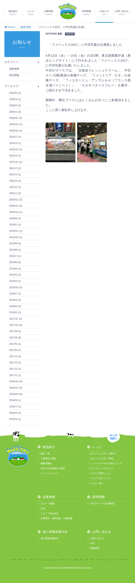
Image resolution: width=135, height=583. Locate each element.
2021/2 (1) (15, 187)
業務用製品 (46, 463)
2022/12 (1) (15, 149)
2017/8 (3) (15, 337)
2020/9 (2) (15, 218)
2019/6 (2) (15, 262)
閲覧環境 (94, 548)
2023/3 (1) (15, 143)
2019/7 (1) (15, 256)
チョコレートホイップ (101, 468)
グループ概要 (47, 503)
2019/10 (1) (15, 237)
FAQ (92, 543)
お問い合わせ (101, 532)
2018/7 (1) (15, 293)
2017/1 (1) (15, 375)
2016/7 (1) (15, 406)
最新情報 (25, 27)
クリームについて (50, 473)
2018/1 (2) (15, 312)
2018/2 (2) (15, 306)
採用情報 (98, 497)
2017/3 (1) (15, 362)
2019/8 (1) (15, 249)
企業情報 (48, 497)
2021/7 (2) (15, 168)
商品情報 (14, 75)
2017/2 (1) (15, 368)
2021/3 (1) (15, 180)
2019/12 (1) (15, 230)
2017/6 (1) (15, 343)
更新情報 (14, 68)
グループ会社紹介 (50, 513)
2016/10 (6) (15, 394)
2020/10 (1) (15, 212)
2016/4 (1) (15, 412)
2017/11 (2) (15, 318)
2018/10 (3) (15, 287)
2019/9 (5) (15, 243)
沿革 (43, 508)
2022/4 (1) (15, 155)
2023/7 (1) (15, 136)
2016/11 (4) (15, 387)
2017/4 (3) (15, 356)
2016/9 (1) (15, 400)
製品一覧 (45, 453)
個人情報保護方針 (55, 532)
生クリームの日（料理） (102, 458)
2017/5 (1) (15, 350)
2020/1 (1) (15, 224)
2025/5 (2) (15, 93)
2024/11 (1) (15, 117)
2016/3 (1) (15, 419)
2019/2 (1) (15, 281)
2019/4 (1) (15, 268)
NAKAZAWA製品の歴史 (53, 468)
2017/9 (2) (15, 331)
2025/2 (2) (15, 105)
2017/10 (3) (15, 325)
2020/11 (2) (15, 205)
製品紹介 (48, 447)
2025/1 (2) (15, 111)
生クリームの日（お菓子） (104, 453)
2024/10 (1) (15, 124)
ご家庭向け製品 (49, 458)
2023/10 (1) (15, 130)
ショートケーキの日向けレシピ (106, 463)
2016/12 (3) (15, 381)
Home (11, 27)
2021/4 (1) (15, 174)
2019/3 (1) (15, 274)
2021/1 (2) (15, 193)
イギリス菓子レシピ (100, 473)
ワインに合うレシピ (100, 478)
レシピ (96, 447)
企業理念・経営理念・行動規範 (57, 518)
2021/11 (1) (15, 161)
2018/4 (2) (15, 299)
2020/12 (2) (15, 199)
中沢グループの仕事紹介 (102, 503)
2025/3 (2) (15, 99)
